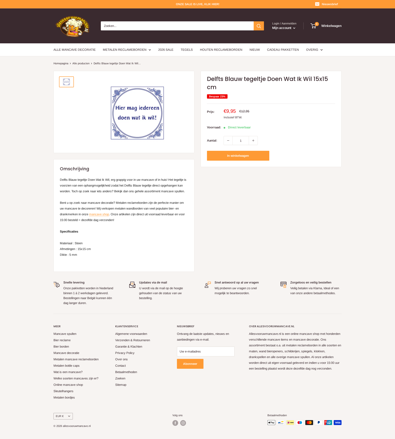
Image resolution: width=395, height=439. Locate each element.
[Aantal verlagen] (228, 140)
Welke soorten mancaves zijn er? (75, 378)
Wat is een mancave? (67, 372)
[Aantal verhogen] (253, 140)
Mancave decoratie (66, 353)
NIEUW (255, 49)
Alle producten (80, 63)
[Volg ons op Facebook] (175, 423)
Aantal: (212, 140)
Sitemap (120, 384)
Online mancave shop (68, 384)
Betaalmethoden (126, 372)
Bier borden (61, 346)
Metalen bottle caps (66, 365)
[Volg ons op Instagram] (183, 423)
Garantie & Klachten (128, 346)
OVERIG (312, 49)
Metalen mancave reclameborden (76, 359)
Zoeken (120, 378)
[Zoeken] (259, 25)
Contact (120, 365)
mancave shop (99, 214)
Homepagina (60, 63)
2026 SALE (165, 49)
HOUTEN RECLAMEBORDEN (221, 49)
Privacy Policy (125, 353)
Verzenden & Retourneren (132, 340)
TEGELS (187, 49)
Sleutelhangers (63, 391)
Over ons (121, 359)
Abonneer (190, 363)
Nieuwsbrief (330, 4)
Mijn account (282, 28)
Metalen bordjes (64, 397)
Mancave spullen (64, 333)
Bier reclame (62, 340)
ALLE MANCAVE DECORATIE (74, 49)
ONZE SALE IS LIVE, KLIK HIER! (197, 4)
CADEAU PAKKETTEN (283, 49)
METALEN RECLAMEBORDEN (124, 49)
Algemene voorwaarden (131, 333)
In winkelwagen (238, 155)
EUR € (60, 416)
